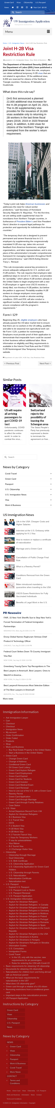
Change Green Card (18, 758)
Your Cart (39, 7)
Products (10, 741)
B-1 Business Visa (17, 817)
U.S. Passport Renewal (19, 893)
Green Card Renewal (18, 788)
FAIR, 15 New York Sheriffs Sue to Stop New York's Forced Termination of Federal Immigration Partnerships (27, 622)
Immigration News (14, 729)
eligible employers (29, 320)
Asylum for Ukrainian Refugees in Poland (28, 916)
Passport (9, 484)
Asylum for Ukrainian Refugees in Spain (27, 925)
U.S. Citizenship (12, 489)
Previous (5, 416)
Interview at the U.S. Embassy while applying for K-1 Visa (32, 532)
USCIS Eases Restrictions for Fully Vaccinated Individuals (32, 594)
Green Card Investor (18, 782)
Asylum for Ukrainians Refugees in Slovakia (29, 942)
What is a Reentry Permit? (28, 566)
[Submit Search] (12, 12)
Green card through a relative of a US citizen (26, 986)
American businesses (35, 204)
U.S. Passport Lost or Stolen (22, 890)
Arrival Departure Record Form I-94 (25, 811)
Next (49, 416)
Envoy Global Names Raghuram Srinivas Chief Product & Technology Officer (25, 639)
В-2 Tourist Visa (16, 846)
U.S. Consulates (16, 948)
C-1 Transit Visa (16, 820)
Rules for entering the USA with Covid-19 (31, 963)
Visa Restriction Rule (37, 357)
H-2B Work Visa (16, 831)
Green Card (10, 479)
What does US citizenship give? (20, 983)
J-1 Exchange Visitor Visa (20, 849)
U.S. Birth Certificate (18, 861)
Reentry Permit (16, 793)
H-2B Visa (26, 357)
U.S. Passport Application (20, 896)
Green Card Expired (18, 776)
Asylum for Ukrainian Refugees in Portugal (28, 919)
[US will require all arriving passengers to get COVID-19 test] (14, 395)
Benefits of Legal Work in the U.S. (31, 602)
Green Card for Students (20, 779)
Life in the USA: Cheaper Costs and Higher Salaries (32, 523)
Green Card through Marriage (23, 799)
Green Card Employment (20, 773)
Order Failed (12, 738)
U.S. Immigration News (21, 60)
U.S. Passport (12, 884)
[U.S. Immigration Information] (27, 22)
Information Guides (18, 945)
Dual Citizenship (16, 858)
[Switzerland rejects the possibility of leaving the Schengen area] (40, 395)
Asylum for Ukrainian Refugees (23, 814)
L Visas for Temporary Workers (23, 837)
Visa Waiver (14, 843)
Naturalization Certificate (20, 878)
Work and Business (15, 747)
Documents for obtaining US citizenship (24, 969)
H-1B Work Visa (16, 829)
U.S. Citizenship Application (21, 864)
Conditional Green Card (20, 764)
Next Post (44, 363)
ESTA (11, 823)
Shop (8, 744)
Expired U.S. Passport (19, 887)
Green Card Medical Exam (21, 785)
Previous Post (12, 363)
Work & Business (40, 60)
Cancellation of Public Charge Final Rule (32, 559)
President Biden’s (25, 221)
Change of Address (18, 761)
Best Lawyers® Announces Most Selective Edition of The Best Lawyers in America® (26, 687)
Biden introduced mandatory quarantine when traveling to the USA (33, 585)
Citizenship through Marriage (22, 855)
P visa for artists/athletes (20, 840)
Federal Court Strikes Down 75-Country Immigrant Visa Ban (27, 653)
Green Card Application (19, 796)
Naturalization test (17, 881)
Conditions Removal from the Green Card (33, 576)
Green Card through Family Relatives (26, 802)
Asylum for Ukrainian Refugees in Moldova (28, 913)
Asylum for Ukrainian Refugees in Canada (28, 904)
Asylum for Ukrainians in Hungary (24, 940)
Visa (31, 60)
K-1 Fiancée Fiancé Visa (20, 834)
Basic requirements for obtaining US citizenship (28, 966)
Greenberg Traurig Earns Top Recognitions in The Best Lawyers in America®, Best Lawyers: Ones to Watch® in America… (27, 670)
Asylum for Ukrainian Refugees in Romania (29, 922)
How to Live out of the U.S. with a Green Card (30, 791)
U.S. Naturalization (17, 875)
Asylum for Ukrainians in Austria (23, 937)
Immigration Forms (17, 951)
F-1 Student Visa (16, 826)
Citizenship (11, 852)
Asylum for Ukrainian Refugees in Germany (29, 910)
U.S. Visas (10, 808)
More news (8, 699)
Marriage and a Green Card (29, 548)
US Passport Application (17, 998)
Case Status (14, 805)
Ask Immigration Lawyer (17, 718)
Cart (8, 720)
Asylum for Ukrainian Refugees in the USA (28, 934)
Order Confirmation (15, 735)
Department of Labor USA (13, 357)
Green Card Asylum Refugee (22, 770)
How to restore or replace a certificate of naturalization (33, 541)
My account (11, 732)
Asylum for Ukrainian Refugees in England (28, 907)
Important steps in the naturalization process (26, 995)
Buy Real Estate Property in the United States (30, 750)
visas (40, 73)
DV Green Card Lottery (19, 767)
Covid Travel (11, 473)
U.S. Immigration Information (19, 899)
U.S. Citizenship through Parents (24, 872)
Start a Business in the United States (26, 753)
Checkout (10, 723)
